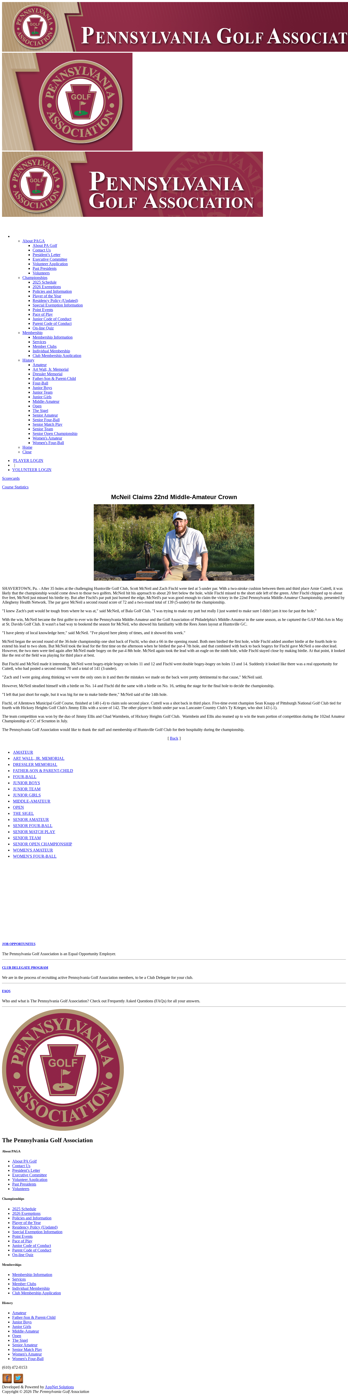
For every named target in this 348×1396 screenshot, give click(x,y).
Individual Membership (51, 351)
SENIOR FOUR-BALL (32, 825)
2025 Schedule (45, 282)
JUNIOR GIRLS (27, 795)
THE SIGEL (23, 813)
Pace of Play (43, 314)
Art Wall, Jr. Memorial (51, 369)
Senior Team (43, 429)
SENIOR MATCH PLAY (34, 832)
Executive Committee (50, 259)
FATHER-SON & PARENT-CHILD (43, 770)
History (28, 360)
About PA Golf (45, 245)
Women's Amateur (47, 438)
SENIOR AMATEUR (31, 819)
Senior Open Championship (55, 433)
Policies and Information (52, 291)
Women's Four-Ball (48, 443)
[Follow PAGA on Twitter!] (18, 1382)
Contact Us (42, 250)
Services (39, 342)
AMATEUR (23, 752)
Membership (32, 332)
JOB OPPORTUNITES (18, 944)
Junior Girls (42, 397)
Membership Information (53, 337)
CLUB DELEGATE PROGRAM (25, 967)
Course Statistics (15, 487)
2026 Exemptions (47, 287)
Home (27, 447)
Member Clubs (45, 346)
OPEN (18, 807)
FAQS (6, 991)
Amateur (40, 365)
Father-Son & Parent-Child (54, 378)
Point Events (43, 310)
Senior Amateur (45, 415)
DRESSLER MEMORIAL (35, 764)
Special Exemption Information (58, 305)
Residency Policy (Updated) (55, 300)
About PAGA (33, 241)
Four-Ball (40, 383)
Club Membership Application (57, 355)
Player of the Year (47, 296)
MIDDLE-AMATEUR (31, 801)
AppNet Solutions (59, 1387)
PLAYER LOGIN (28, 460)
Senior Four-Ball (46, 420)
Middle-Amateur (46, 401)
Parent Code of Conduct (52, 323)
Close (27, 452)
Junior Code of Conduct (52, 319)
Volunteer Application (50, 264)
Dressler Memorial (47, 374)
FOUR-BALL (24, 777)
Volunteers (41, 273)
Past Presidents (45, 268)
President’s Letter (46, 254)
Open (37, 406)
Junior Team (42, 392)
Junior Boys (42, 387)
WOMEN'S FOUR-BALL (35, 856)
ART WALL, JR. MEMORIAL (38, 758)
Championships (34, 277)
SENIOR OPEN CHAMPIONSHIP (42, 844)
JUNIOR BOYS (26, 783)
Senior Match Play (47, 424)
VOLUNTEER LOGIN (31, 470)
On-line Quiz (43, 328)
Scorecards (11, 478)
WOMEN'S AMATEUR (33, 850)
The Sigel (40, 410)
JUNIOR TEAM (27, 789)
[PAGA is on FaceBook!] (7, 1382)
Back (174, 738)
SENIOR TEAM (27, 838)
